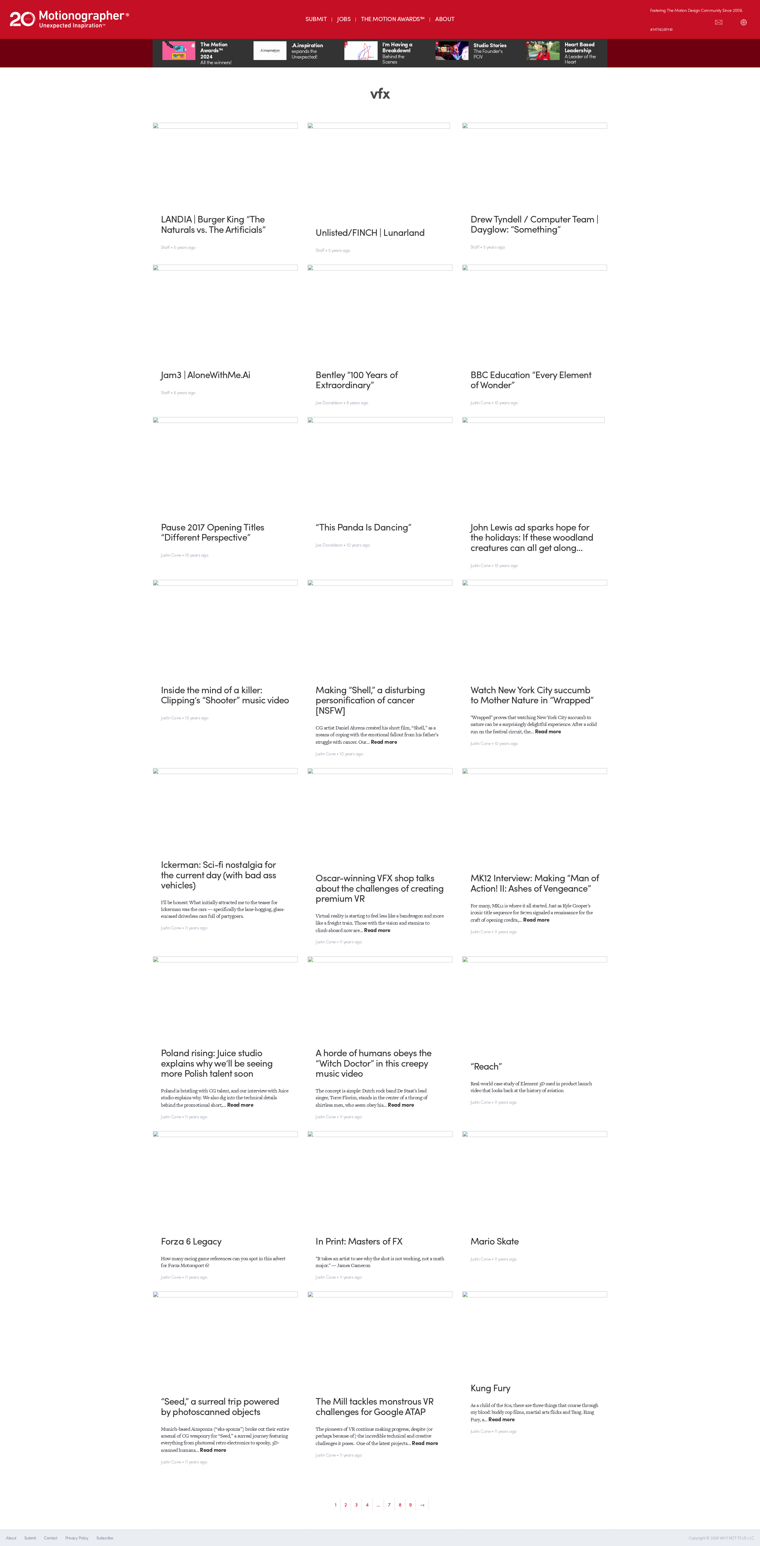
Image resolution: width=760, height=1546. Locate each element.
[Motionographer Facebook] (693, 21)
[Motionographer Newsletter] (718, 21)
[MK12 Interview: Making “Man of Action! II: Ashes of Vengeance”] (534, 815)
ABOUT (444, 18)
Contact (50, 1538)
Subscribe (104, 1538)
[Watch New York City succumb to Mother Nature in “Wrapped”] (534, 627)
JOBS (343, 18)
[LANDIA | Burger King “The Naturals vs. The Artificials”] (225, 163)
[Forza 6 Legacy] (225, 1178)
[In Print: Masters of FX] (380, 1178)
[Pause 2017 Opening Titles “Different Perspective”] (225, 464)
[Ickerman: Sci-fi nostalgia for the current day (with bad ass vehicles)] (225, 809)
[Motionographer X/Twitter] (706, 21)
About (11, 1538)
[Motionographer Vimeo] (681, 21)
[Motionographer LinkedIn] (669, 21)
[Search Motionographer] (731, 21)
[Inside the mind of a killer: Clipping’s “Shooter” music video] (225, 627)
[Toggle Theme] (743, 21)
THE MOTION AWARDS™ (393, 18)
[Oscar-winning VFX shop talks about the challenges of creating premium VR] (380, 815)
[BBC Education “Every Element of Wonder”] (534, 312)
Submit (30, 1538)
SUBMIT (316, 18)
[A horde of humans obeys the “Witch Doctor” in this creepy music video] (380, 997)
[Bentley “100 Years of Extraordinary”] (380, 312)
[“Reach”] (534, 1003)
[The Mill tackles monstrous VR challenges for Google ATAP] (380, 1338)
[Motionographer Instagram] (656, 21)
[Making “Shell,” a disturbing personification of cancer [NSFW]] (380, 627)
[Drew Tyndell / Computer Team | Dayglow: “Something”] (534, 163)
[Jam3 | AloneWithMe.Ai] (225, 312)
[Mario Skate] (534, 1178)
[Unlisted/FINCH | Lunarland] (380, 170)
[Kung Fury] (534, 1332)
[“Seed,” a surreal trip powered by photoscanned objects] (225, 1338)
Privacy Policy (76, 1538)
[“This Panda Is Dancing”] (380, 464)
